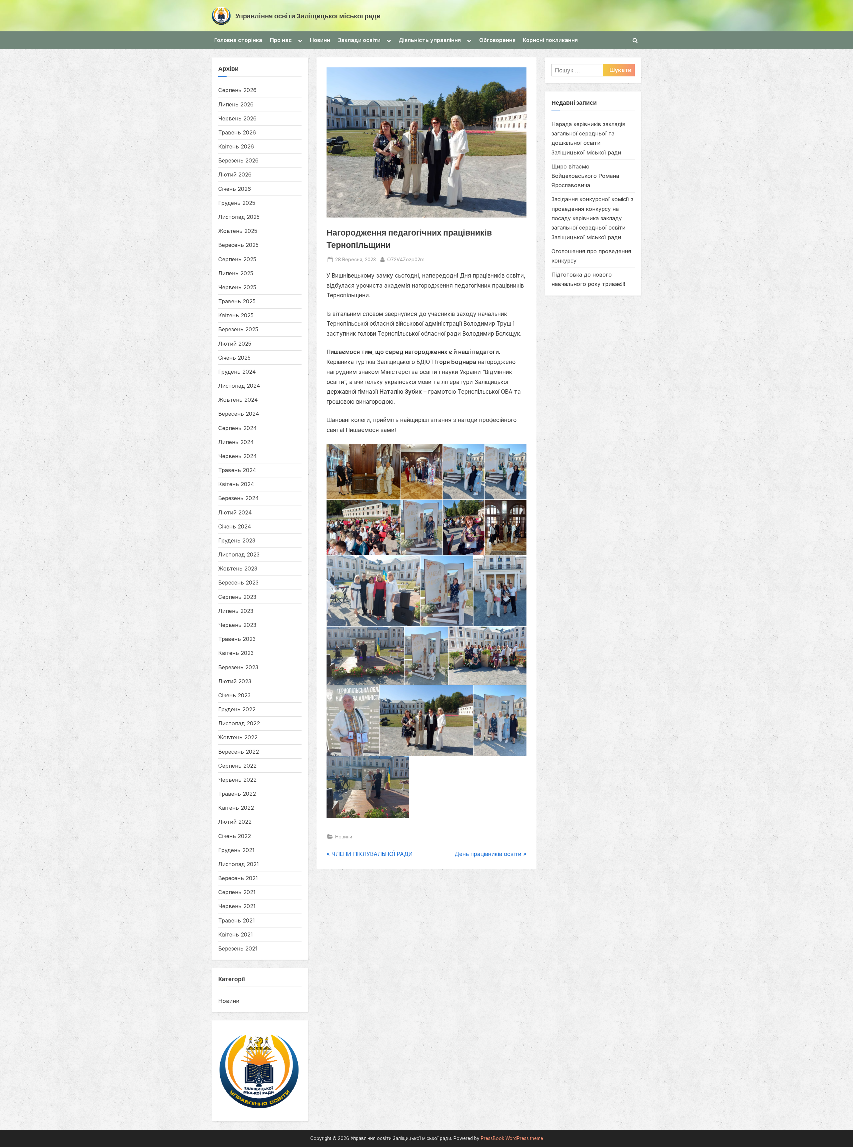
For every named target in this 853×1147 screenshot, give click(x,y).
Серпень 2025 (237, 259)
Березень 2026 (238, 160)
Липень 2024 (236, 442)
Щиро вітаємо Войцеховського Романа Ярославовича (585, 176)
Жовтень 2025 (237, 231)
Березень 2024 (238, 498)
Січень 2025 (234, 357)
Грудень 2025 (236, 203)
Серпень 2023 (237, 597)
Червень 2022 (237, 779)
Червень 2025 (237, 287)
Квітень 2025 (236, 315)
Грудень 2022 (237, 709)
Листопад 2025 (239, 217)
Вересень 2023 (238, 582)
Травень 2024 (237, 470)
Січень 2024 (234, 526)
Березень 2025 (238, 329)
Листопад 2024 (239, 385)
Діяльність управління (430, 40)
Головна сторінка (238, 40)
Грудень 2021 (236, 850)
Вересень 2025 (238, 245)
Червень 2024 (237, 456)
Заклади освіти (359, 40)
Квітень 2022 (236, 807)
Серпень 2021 (237, 892)
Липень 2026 (236, 104)
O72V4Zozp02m (406, 259)
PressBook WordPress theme (512, 1138)
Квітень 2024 (236, 484)
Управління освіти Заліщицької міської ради (308, 16)
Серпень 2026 (237, 90)
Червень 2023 (237, 625)
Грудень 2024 (237, 371)
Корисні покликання (550, 40)
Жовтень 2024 (238, 399)
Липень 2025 (235, 273)
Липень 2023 (235, 611)
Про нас (281, 40)
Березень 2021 (238, 948)
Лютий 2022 (235, 821)
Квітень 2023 (236, 653)
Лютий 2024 (235, 512)
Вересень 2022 (238, 751)
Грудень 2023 (236, 540)
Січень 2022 (234, 836)
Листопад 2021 (238, 864)
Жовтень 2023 (237, 568)
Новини (320, 40)
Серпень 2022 (237, 765)
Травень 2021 (236, 920)
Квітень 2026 (236, 146)
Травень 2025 (237, 301)
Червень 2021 (237, 906)
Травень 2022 (237, 793)
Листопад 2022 (239, 723)
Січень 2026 (234, 188)
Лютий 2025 (234, 343)
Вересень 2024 (238, 413)
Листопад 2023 (239, 554)
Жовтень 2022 (238, 737)
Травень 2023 (237, 639)
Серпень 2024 (237, 428)
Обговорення (497, 40)
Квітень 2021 (235, 934)
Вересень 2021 (238, 878)
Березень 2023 (238, 667)
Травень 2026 (237, 132)
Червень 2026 (237, 118)
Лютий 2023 (234, 681)
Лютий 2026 (235, 174)
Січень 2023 (234, 695)
